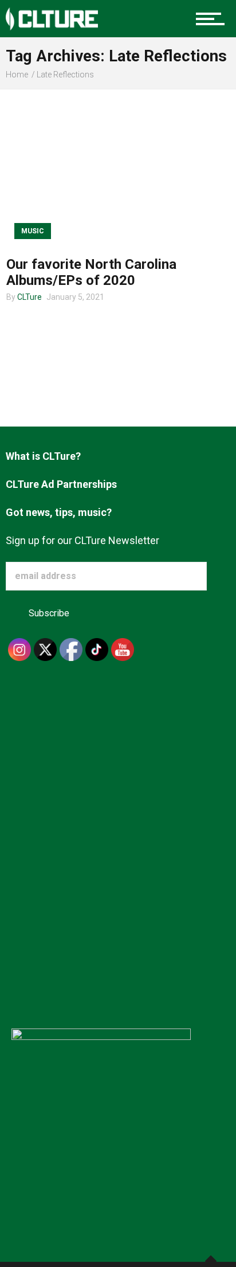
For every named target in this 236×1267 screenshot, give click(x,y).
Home (17, 74)
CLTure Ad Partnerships (61, 484)
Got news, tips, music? (59, 512)
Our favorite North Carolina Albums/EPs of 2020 (91, 272)
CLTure (29, 297)
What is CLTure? (43, 456)
